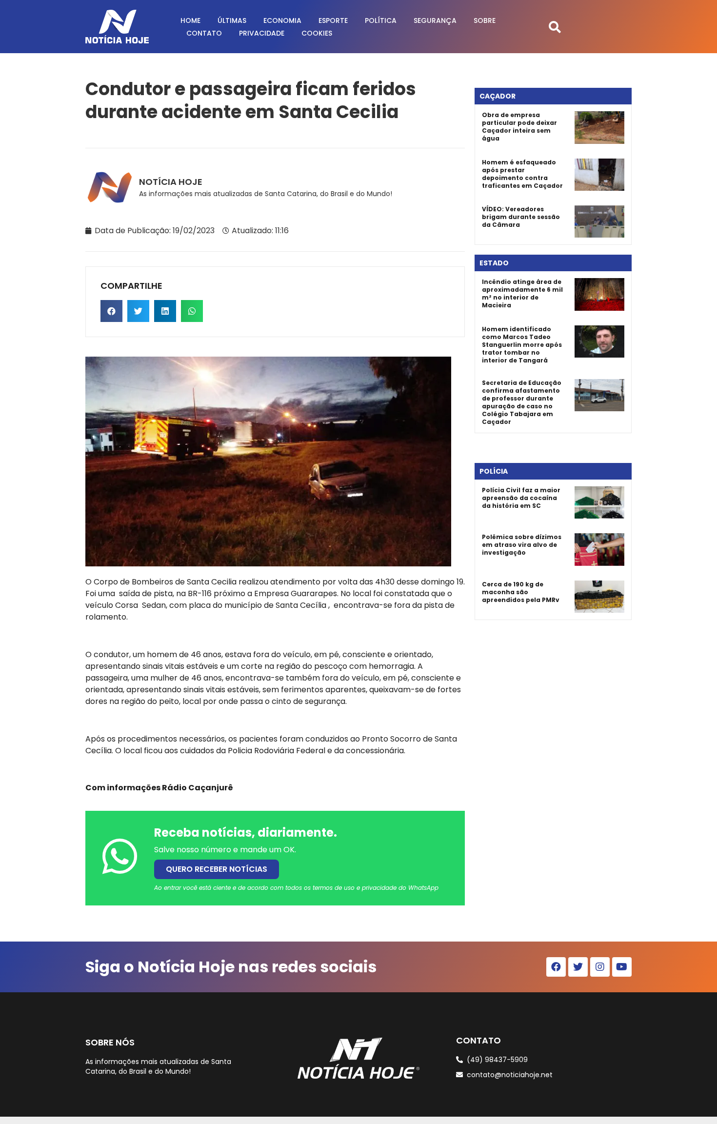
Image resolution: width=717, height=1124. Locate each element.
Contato (204, 33)
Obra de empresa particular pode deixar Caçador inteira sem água (519, 126)
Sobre (485, 20)
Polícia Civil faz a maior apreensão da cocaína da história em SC (521, 498)
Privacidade (261, 33)
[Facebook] (556, 967)
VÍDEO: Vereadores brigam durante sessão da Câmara (521, 217)
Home (190, 20)
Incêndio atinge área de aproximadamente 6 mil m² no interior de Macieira (522, 293)
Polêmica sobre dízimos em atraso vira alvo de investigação (521, 545)
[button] (555, 26)
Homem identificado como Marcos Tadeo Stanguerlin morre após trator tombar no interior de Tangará (522, 344)
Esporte (333, 20)
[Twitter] (578, 967)
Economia (282, 20)
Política (381, 20)
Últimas (232, 20)
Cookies (316, 33)
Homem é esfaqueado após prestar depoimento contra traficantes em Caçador (522, 174)
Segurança (435, 20)
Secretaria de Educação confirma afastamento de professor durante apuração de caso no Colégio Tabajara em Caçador (521, 402)
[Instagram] (600, 967)
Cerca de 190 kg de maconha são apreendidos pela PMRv (520, 592)
